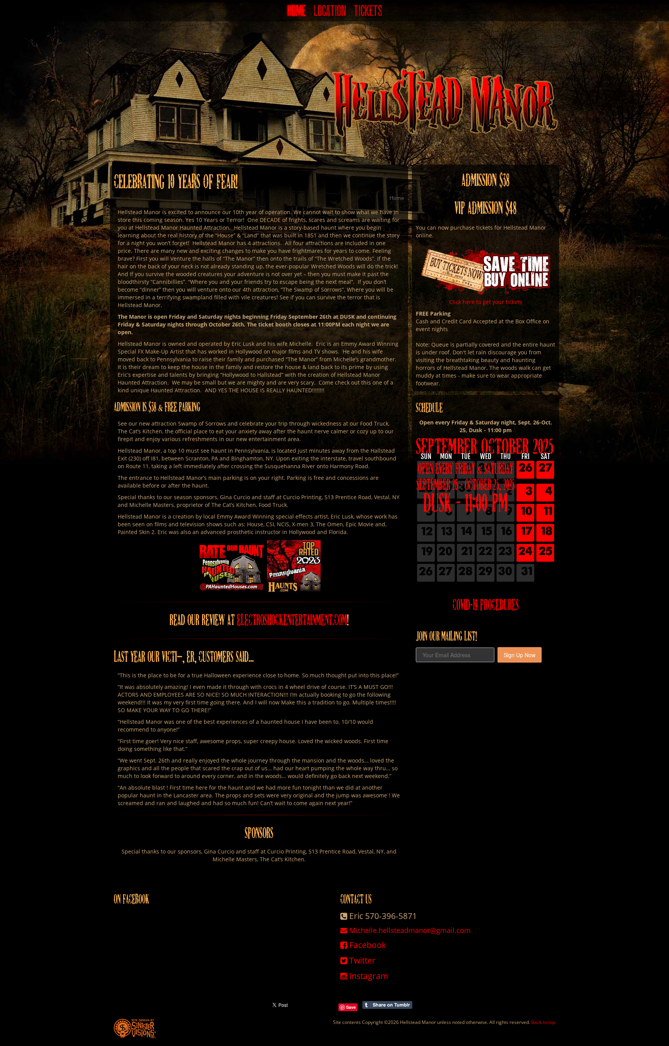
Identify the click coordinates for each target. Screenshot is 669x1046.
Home (296, 13)
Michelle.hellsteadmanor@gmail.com (409, 930)
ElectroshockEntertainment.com (292, 620)
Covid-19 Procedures (486, 605)
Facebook (366, 945)
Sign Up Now (519, 655)
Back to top (543, 1022)
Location (330, 13)
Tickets (368, 13)
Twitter (361, 960)
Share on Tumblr (387, 1005)
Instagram (367, 975)
